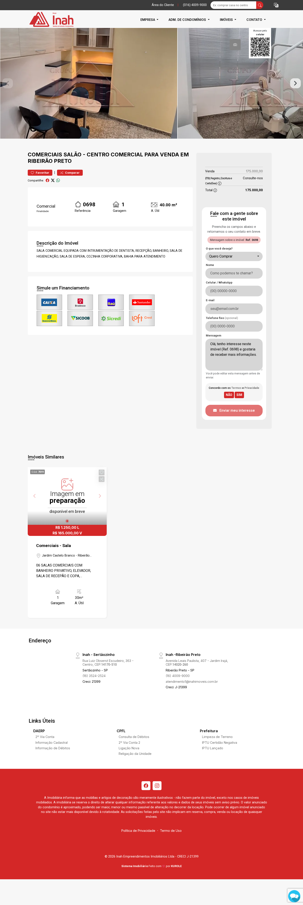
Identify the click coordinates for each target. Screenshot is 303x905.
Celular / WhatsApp (219, 282)
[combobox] (234, 256)
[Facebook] (146, 785)
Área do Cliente (163, 5)
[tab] (235, 44)
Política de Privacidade (138, 830)
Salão (72, 154)
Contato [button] (254, 20)
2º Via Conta (44, 737)
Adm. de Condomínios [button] (188, 20)
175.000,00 (254, 171)
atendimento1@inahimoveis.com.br (192, 681)
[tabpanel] (151, 83)
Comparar (72, 172)
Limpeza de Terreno (217, 737)
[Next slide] (295, 83)
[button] (276, 5)
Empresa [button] (148, 20)
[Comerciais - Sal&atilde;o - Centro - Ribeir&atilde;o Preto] (50, 19)
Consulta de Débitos (134, 737)
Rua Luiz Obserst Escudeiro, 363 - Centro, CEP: (108, 662)
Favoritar (42, 172)
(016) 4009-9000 (195, 5)
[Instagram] (157, 785)
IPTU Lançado (212, 748)
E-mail (210, 300)
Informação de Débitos (52, 748)
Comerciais (45, 154)
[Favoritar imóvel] (101, 472)
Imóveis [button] (227, 20)
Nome (210, 265)
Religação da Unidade (135, 753)
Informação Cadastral (51, 742)
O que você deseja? (219, 248)
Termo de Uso (171, 830)
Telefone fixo (222, 318)
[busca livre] (259, 5)
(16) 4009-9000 (178, 676)
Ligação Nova (129, 748)
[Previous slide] (7, 83)
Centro (98, 154)
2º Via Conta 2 (129, 742)
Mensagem (213, 335)
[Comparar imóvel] (101, 479)
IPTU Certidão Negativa (219, 742)
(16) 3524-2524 (94, 676)
